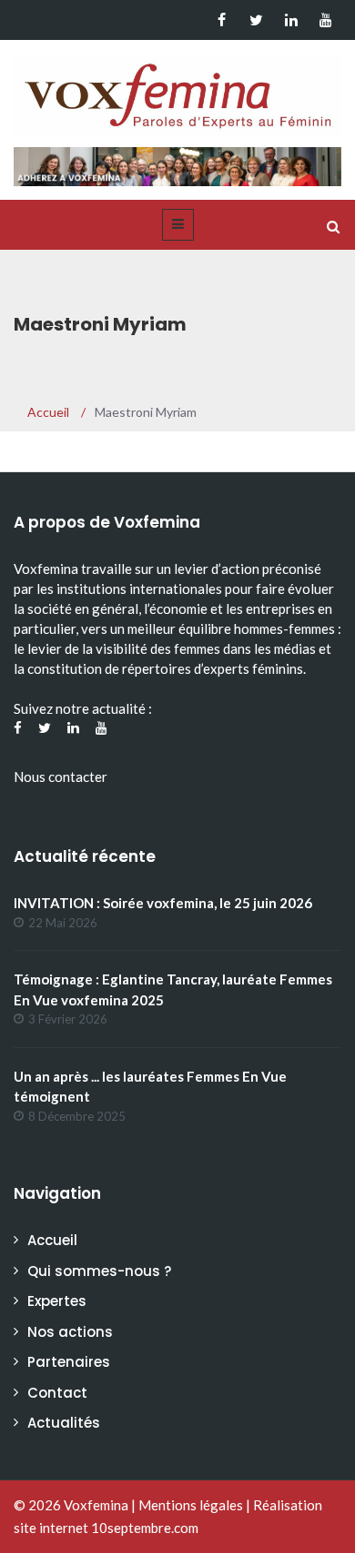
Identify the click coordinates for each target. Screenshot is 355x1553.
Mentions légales (190, 1505)
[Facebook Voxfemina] (222, 20)
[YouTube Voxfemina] (325, 20)
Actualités (63, 1422)
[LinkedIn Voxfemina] (291, 20)
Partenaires (68, 1361)
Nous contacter (60, 776)
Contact (57, 1392)
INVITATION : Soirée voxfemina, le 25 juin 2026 (163, 903)
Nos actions (70, 1331)
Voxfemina (96, 1505)
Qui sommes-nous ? (99, 1271)
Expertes (56, 1301)
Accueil (52, 1240)
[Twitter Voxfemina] (256, 20)
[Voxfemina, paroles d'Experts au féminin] (177, 92)
